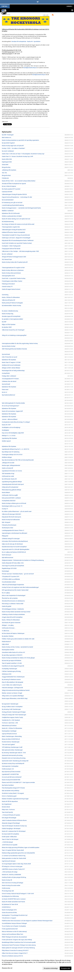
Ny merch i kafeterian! (8, 151)
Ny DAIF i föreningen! (8, 134)
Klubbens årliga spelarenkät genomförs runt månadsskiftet (18, 853)
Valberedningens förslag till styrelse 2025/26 (14, 194)
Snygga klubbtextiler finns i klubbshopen (13, 676)
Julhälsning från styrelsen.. (9, 170)
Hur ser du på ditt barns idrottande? (12, 777)
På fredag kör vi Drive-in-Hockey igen (12, 866)
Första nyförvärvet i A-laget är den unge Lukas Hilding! (17, 939)
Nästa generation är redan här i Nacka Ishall (14, 858)
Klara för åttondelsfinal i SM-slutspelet (12, 682)
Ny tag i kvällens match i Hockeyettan (12, 706)
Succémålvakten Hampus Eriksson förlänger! (14, 923)
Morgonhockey (6, 167)
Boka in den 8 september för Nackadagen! (13, 595)
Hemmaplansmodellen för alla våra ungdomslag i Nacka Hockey (20, 343)
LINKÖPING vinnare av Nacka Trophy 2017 (13, 869)
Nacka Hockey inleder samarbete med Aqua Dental (16, 611)
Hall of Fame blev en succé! (9, 357)
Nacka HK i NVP (6, 424)
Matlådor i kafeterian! (8, 210)
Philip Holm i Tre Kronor (8, 809)
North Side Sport (6, 555)
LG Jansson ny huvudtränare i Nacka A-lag (13, 855)
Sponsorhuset (6, 354)
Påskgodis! (5, 536)
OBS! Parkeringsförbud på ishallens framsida (14, 349)
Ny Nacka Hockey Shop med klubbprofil (13, 763)
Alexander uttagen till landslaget (11, 823)
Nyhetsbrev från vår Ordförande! (11, 213)
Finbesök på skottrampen (9, 525)
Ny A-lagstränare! (6, 804)
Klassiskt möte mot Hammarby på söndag (13, 758)
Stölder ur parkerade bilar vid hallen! (12, 216)
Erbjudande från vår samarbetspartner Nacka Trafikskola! (18, 240)
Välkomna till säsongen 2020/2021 (11, 514)
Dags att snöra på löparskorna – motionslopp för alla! (17, 197)
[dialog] (37, 964)
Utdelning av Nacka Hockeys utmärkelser (13, 614)
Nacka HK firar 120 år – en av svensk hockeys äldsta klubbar (18, 181)
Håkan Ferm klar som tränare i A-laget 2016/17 (15, 953)
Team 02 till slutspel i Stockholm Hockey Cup (14, 826)
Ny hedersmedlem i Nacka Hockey (11, 305)
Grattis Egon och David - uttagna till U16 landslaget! (16, 237)
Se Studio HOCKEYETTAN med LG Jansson (14, 899)
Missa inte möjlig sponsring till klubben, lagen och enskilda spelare (20, 847)
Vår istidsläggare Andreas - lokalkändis (13, 609)
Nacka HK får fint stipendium (10, 801)
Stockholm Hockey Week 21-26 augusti (13, 793)
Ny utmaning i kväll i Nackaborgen (11, 709)
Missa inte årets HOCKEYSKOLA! (11, 739)
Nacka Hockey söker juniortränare (11, 273)
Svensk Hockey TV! (7, 286)
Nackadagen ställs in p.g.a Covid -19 (12, 506)
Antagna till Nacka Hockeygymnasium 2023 (14, 256)
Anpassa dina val (7, 968)
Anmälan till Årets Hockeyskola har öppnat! (14, 183)
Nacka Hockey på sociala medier (11, 885)
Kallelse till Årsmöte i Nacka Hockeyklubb (13, 232)
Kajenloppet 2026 (7, 162)
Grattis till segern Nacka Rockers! (11, 289)
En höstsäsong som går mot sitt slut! (12, 202)
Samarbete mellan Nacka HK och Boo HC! (13, 652)
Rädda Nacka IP (6, 641)
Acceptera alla (65, 968)
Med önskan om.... (7, 137)
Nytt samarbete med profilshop (10, 790)
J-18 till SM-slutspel (7, 842)
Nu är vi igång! (6, 592)
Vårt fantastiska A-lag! (8, 473)
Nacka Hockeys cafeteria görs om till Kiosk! (14, 503)
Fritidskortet (5, 178)
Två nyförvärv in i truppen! (9, 918)
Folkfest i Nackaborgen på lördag (11, 671)
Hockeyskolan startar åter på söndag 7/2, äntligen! (16, 422)
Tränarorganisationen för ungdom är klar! (13, 267)
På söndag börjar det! (8, 891)
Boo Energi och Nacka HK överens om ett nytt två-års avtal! (18, 224)
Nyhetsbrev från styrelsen (9, 359)
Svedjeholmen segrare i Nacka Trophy (12, 717)
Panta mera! (5, 389)
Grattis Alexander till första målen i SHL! (13, 563)
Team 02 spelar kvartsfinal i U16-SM (12, 663)
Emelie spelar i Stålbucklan (9, 836)
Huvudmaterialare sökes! (9, 582)
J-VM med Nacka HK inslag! (9, 872)
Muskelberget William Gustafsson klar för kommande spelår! (19, 942)
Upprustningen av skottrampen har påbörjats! (14, 533)
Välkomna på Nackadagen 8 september (13, 584)
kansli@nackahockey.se (30, 67)
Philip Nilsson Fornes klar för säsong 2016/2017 (15, 950)
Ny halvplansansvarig (8, 221)
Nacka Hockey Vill (7, 880)
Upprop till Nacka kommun (9, 733)
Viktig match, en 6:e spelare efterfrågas (13, 695)
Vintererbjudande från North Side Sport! (13, 484)
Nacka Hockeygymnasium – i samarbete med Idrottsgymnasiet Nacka (21, 208)
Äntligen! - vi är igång (7, 625)
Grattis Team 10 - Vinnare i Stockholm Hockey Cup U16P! (17, 156)
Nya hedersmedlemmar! (8, 395)
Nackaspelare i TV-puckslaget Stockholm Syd (14, 915)
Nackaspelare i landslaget (9, 731)
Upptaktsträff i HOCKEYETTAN (10, 774)
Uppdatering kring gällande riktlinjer (12, 481)
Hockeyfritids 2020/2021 (9, 500)
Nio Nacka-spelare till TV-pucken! (11, 189)
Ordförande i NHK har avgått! (10, 495)
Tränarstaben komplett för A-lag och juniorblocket (16, 235)
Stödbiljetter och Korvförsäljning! (11, 427)
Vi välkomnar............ (7, 630)
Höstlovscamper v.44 (8, 769)
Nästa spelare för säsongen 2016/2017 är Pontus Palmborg (18, 947)
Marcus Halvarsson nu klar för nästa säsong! (14, 931)
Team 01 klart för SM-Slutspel (10, 839)
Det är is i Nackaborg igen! (9, 796)
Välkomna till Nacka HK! (8, 300)
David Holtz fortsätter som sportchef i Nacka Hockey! (17, 243)
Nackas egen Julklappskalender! (11, 465)
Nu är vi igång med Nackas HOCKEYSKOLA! (14, 552)
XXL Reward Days (7, 259)
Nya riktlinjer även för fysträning (10, 452)
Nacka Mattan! (6, 492)
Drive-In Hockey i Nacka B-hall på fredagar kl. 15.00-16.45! (18, 893)
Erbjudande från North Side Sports (11, 517)
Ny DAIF (4, 321)
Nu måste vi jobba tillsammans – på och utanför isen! (17, 511)
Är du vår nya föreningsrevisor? (10, 405)
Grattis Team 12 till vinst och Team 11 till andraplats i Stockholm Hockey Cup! (23, 153)
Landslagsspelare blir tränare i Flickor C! (13, 530)
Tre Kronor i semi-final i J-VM (10, 723)
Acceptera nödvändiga (51, 968)
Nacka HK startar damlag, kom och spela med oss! (16, 219)
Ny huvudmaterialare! (7, 200)
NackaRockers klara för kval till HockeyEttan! (14, 546)
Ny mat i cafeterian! (7, 254)
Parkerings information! (8, 284)
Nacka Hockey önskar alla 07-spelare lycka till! (15, 262)
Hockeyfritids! (6, 373)
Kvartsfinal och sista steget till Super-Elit (13, 666)
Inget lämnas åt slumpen (9, 861)
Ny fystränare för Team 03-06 (10, 904)
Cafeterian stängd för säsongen (11, 538)
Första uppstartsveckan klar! (10, 929)
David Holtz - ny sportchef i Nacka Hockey (13, 278)
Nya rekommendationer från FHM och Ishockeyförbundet (18, 460)
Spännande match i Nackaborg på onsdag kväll (15, 760)
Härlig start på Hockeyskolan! (10, 487)
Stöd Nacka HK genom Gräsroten (11, 622)
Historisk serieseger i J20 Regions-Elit (12, 687)
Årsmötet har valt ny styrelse (10, 598)
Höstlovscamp (6, 888)
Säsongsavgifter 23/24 (8, 275)
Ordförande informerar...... (9, 628)
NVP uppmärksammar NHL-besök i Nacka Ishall (15, 590)
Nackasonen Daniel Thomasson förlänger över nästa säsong (19, 945)
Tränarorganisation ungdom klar (11, 227)
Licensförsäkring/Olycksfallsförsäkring (13, 205)
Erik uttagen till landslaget (9, 817)
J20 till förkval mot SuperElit (9, 845)
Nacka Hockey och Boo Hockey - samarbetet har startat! (17, 647)
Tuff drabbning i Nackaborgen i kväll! (12, 747)
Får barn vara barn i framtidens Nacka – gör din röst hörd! (18, 574)
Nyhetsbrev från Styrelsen (9, 387)
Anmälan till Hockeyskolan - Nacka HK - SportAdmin (25, 41)
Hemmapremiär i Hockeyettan (10, 766)
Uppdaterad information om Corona (12, 471)
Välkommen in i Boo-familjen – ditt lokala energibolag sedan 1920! (20, 251)
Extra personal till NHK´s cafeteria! (11, 498)
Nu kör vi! (4, 392)
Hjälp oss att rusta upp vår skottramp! (12, 544)
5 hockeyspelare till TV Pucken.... (11, 378)
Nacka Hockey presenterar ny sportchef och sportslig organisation (20, 140)
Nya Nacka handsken (8, 785)
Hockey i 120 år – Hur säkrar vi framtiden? (13, 148)
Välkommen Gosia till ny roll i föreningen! (13, 330)
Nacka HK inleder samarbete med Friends (13, 901)
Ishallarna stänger (7, 457)
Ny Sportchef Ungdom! (8, 143)
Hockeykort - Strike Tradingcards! (11, 246)
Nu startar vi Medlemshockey (10, 311)
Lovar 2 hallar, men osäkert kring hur (12, 685)
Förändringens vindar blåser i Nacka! (12, 281)
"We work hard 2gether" (8, 744)
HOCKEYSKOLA (6, 907)
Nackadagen (5, 571)
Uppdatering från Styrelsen (9, 438)
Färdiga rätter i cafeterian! (9, 376)
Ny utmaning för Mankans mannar (11, 679)
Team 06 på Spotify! (7, 812)
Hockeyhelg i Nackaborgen (9, 668)
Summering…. (5, 294)
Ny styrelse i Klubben (7, 636)
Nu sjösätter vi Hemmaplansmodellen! (12, 319)
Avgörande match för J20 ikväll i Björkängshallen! (15, 549)
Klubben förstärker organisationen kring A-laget (15, 798)
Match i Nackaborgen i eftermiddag (12, 736)
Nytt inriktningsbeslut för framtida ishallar (13, 403)
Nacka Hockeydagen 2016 (9, 910)
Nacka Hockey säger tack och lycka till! (13, 145)
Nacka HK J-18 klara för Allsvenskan (12, 728)
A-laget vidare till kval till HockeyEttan (12, 617)
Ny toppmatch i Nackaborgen (10, 704)
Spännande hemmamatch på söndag (12, 755)
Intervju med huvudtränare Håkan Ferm (12, 934)
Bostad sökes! (6, 807)
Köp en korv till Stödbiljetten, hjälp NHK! (13, 433)
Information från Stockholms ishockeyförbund (15, 541)
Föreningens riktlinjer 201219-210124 (12, 454)
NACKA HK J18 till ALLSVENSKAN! (11, 874)
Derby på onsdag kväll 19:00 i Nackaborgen (14, 714)
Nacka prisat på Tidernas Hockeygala (12, 303)
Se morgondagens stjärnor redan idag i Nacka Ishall (16, 863)
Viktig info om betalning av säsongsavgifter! (14, 335)
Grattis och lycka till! (7, 468)
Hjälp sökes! (5, 644)
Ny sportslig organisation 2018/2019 (12, 655)
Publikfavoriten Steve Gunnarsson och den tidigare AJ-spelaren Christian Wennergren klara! (27, 920)
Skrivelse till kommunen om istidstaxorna (13, 601)
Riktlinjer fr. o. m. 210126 (8, 435)
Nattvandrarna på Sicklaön (9, 725)
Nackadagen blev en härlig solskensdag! (13, 370)
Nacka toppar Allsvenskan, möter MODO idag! (14, 698)
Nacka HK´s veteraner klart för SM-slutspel (13, 831)
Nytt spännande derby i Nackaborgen (12, 750)
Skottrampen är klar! (7, 527)
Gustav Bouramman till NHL (9, 912)
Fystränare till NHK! (7, 191)
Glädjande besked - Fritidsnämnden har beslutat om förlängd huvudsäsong (23, 560)
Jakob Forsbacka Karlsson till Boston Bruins (14, 820)
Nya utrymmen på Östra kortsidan (11, 771)
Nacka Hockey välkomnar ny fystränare (13, 270)
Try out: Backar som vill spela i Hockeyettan (14, 926)
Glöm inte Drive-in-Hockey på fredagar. (12, 882)
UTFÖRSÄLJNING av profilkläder (11, 579)
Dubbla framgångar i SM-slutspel (11, 828)
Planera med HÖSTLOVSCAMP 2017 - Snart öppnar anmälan (18, 782)
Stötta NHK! (5, 164)
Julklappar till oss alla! (8, 462)
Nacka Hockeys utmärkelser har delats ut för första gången (18, 658)
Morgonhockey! (6, 175)
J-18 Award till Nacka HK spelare (11, 815)
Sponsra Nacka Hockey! (8, 346)
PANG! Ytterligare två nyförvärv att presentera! (14, 937)
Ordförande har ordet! (8, 476)
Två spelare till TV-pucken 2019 (10, 576)
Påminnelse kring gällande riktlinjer (11, 490)
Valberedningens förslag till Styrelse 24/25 (13, 229)
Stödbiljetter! (5, 430)
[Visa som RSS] (53, 15)
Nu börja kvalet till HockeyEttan (10, 834)
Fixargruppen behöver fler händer (11, 248)
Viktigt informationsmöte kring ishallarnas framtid (15, 690)
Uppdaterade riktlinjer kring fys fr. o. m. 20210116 (15, 449)
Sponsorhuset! (6, 384)
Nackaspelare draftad (8, 649)
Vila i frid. (4, 172)
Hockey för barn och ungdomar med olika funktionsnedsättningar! (20, 587)
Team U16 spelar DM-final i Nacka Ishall (13, 850)
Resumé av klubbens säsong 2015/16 (12, 956)
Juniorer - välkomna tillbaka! (9, 419)
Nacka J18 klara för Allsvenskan (11, 297)
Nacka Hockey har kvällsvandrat (11, 519)
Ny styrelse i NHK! (7, 327)
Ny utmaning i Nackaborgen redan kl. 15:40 (14, 752)
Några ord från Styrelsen (8, 324)
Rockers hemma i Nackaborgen (10, 742)
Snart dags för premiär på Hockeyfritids (13, 565)
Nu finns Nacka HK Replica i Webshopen (13, 633)
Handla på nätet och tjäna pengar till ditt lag (14, 877)
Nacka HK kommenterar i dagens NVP (12, 411)
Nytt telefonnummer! (7, 557)
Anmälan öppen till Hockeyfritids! (11, 316)
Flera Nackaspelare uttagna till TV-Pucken (13, 788)
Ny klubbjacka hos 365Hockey (10, 896)
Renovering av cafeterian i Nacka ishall (12, 603)
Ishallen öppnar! (6, 441)
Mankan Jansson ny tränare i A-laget (12, 693)
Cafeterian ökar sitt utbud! (9, 381)
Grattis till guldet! (6, 606)
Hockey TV (5, 508)
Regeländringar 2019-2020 (9, 568)
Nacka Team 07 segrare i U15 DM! (11, 362)
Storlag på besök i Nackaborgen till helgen (14, 712)
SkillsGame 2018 (6, 674)
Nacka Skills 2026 (7, 159)
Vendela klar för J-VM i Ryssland (11, 720)
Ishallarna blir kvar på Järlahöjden (11, 365)
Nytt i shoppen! (6, 522)
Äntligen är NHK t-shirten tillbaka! (11, 368)
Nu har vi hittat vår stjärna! (9, 186)
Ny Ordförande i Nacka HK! (9, 479)
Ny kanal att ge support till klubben (11, 660)
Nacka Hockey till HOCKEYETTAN (11, 779)
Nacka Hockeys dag (7, 313)
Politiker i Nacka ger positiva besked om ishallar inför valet (18, 639)
